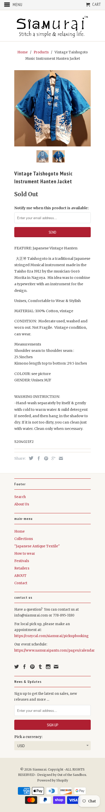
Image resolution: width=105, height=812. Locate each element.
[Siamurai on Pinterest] (32, 666)
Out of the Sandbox (71, 775)
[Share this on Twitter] (29, 458)
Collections (23, 539)
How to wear (24, 553)
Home (19, 531)
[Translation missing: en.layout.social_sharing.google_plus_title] (52, 458)
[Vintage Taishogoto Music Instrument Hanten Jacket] (52, 108)
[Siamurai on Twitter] (16, 666)
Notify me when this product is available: (51, 208)
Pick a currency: (28, 737)
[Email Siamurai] (56, 666)
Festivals (21, 561)
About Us (21, 504)
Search (20, 497)
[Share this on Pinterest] (45, 458)
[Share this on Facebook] (37, 458)
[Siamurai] (52, 25)
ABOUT (20, 576)
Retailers (21, 568)
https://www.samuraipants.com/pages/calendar (54, 650)
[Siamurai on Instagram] (48, 666)
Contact (20, 583)
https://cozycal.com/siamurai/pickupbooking (51, 636)
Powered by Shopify (52, 780)
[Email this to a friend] (59, 458)
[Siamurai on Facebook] (24, 666)
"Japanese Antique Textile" (37, 546)
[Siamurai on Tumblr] (40, 666)
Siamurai (39, 769)
